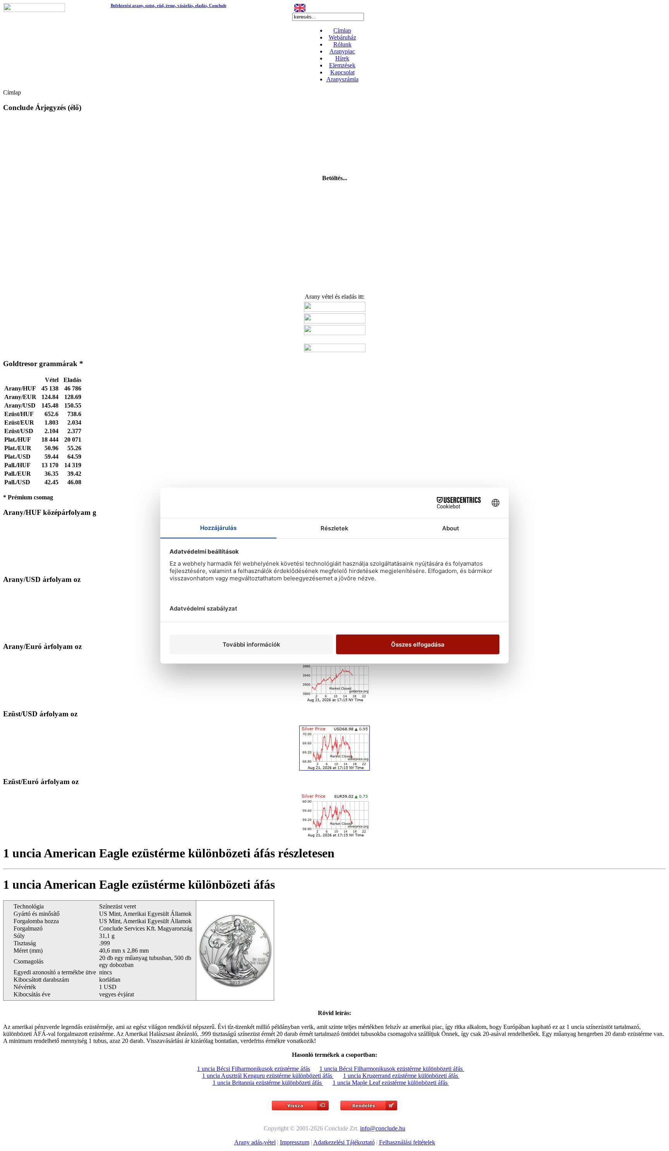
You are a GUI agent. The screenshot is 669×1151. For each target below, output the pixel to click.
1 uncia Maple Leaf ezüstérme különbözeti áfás (391, 1082)
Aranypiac (342, 51)
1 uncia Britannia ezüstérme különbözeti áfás (268, 1082)
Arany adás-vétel (255, 1142)
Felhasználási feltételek (407, 1142)
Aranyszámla (342, 79)
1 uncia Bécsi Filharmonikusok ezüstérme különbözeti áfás (391, 1068)
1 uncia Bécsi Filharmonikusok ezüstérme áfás (253, 1068)
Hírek (342, 58)
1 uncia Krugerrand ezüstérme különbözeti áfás (401, 1075)
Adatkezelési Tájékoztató (344, 1142)
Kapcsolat (342, 72)
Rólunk (342, 44)
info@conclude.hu (382, 1128)
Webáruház (342, 37)
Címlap (342, 30)
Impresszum (294, 1142)
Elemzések (342, 65)
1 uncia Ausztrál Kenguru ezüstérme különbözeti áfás (268, 1075)
